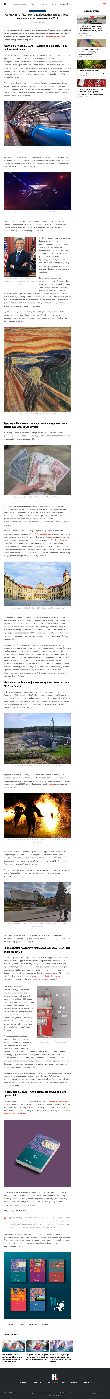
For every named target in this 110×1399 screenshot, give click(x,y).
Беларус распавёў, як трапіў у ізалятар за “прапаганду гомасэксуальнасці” (89, 52)
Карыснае (43, 4)
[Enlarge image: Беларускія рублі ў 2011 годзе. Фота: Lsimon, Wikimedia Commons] (68, 448)
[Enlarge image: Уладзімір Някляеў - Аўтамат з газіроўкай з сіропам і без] (68, 1122)
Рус (104, 4)
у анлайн (51, 784)
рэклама (45, 1324)
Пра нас (54, 4)
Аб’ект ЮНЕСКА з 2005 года (40, 534)
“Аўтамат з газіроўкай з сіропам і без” (46, 976)
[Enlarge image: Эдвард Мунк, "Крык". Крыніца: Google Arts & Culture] (68, 330)
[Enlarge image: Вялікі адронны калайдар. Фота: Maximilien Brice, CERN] (68, 104)
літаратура (33, 1324)
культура (21, 1324)
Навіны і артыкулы (19, 4)
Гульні (33, 4)
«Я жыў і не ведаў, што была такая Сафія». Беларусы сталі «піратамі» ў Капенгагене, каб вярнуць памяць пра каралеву (91, 29)
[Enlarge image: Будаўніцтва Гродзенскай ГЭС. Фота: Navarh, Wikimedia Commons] (68, 716)
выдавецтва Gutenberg (55, 36)
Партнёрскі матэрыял (37, 11)
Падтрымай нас (65, 4)
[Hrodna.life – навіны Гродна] (5, 4)
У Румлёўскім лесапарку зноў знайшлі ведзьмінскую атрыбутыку (91, 72)
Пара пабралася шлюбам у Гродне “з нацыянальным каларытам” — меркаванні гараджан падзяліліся (92, 92)
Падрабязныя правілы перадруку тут (55, 1395)
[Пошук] (98, 4)
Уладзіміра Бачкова (59, 540)
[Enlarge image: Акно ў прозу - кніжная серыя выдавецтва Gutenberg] (68, 1255)
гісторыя (9, 1324)
